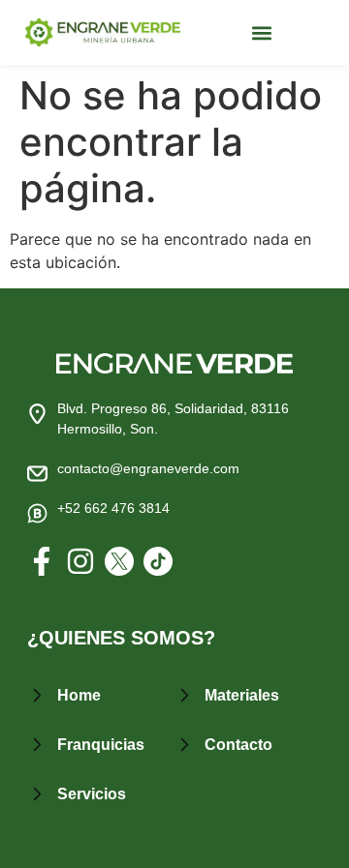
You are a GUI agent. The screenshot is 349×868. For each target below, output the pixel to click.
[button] (262, 32)
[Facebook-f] (41, 561)
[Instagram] (80, 561)
